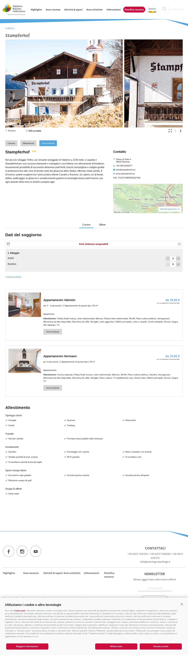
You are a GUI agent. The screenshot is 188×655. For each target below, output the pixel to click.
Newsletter (154, 574)
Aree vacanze (53, 9)
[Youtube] (35, 551)
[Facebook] (8, 551)
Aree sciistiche (95, 9)
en (175, 9)
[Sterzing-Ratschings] (15, 9)
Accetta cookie (160, 646)
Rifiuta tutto (116, 646)
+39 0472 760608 (160, 554)
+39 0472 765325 (137, 554)
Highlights (36, 9)
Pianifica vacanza (134, 9)
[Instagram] (22, 551)
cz (180, 9)
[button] (182, 604)
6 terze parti (19, 611)
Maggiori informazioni (27, 646)
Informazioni (114, 9)
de (171, 9)
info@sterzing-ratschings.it (155, 561)
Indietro (9, 28)
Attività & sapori (73, 9)
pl (184, 9)
